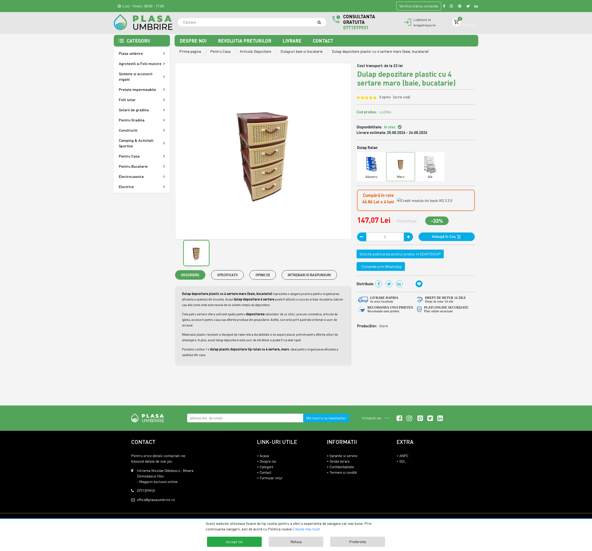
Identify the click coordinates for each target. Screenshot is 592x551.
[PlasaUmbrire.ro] (149, 417)
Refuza (296, 541)
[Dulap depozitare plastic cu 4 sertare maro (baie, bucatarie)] (143, 22)
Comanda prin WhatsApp (381, 266)
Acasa (264, 456)
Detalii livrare (340, 461)
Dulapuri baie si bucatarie (302, 51)
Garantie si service (344, 456)
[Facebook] (444, 6)
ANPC (403, 456)
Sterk (383, 326)
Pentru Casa (220, 51)
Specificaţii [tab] (227, 275)
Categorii (266, 467)
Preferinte (357, 541)
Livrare (293, 40)
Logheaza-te (422, 19)
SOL (402, 461)
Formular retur (271, 478)
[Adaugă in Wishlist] (419, 283)
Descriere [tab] (190, 275)
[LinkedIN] (476, 6)
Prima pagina (190, 51)
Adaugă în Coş (444, 236)
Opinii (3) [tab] (263, 275)
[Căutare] (321, 22)
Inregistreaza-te (424, 25)
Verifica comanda (418, 6)
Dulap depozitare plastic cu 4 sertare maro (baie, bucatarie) (380, 51)
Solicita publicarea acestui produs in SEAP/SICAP (400, 254)
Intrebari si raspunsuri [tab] (309, 275)
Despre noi (194, 40)
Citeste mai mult (306, 529)
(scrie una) (401, 97)
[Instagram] (451, 6)
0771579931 (356, 27)
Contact (323, 40)
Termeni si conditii (343, 472)
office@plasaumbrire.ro (156, 499)
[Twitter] (468, 6)
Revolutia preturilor (245, 40)
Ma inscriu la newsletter (326, 418)
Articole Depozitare (255, 51)
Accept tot (234, 541)
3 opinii (394, 97)
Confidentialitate (342, 467)
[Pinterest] (460, 6)
